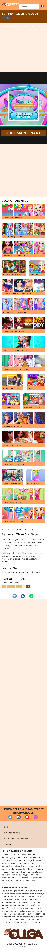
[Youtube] (27, 817)
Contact (7, 844)
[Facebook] (23, 596)
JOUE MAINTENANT (23, 133)
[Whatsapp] (31, 596)
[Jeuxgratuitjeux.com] (10, 4)
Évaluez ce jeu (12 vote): (10, 582)
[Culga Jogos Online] (23, 933)
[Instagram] (36, 817)
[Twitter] (14, 596)
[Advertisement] (23, 47)
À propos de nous (12, 832)
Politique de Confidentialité (16, 838)
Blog (6, 827)
